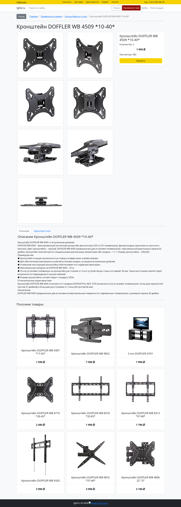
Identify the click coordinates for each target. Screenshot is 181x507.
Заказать (140, 60)
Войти (145, 7)
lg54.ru (21, 8)
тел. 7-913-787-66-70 (154, 2)
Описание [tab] (24, 231)
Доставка (79, 2)
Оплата (115, 2)
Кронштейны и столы (76, 16)
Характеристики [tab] (42, 231)
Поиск (116, 7)
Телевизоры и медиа (51, 16)
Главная (33, 16)
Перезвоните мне (131, 8)
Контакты (67, 2)
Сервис (105, 2)
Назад (21, 16)
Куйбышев (21, 2)
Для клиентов (92, 2)
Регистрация (156, 7)
